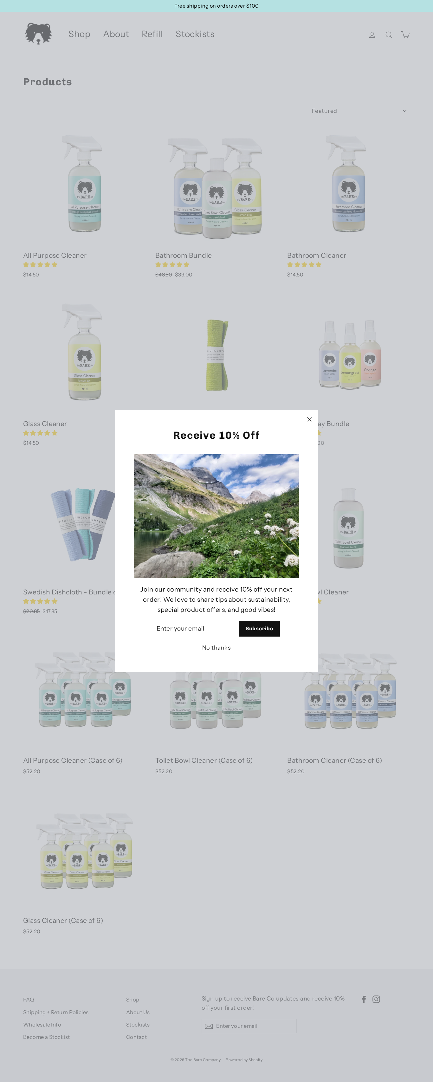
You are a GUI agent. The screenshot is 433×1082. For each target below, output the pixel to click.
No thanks (216, 647)
